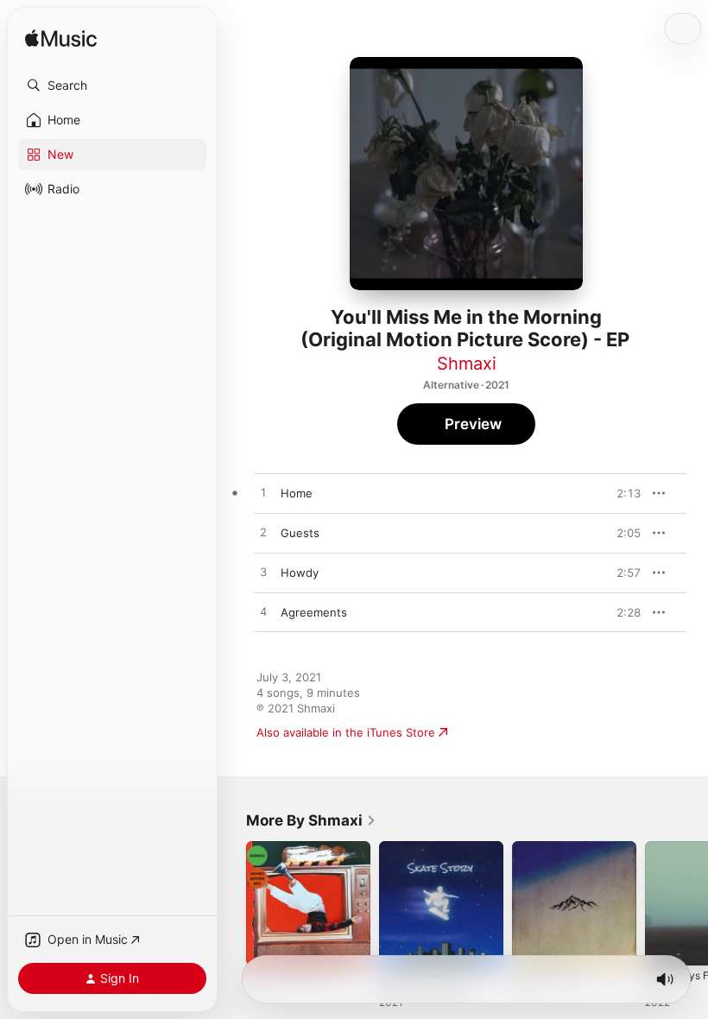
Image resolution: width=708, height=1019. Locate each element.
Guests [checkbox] (300, 533)
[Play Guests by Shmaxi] (263, 533)
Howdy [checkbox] (300, 572)
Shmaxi (466, 363)
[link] (311, 820)
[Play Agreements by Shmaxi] (263, 612)
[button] (112, 85)
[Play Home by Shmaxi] (263, 493)
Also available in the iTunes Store (345, 732)
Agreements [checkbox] (314, 612)
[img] (61, 39)
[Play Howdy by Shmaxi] (263, 572)
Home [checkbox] (297, 493)
